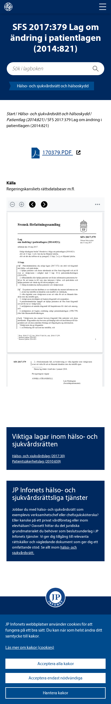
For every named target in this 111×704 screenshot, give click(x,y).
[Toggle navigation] (102, 7)
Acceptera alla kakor (55, 663)
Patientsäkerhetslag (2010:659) (36, 461)
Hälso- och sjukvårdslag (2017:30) (38, 456)
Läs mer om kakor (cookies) (29, 647)
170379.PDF (57, 152)
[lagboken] (8, 7)
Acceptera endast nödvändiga (55, 678)
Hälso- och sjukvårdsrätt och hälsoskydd (53, 86)
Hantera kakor (55, 692)
